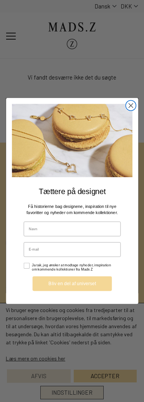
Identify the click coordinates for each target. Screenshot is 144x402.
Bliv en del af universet (72, 283)
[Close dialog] (131, 105)
